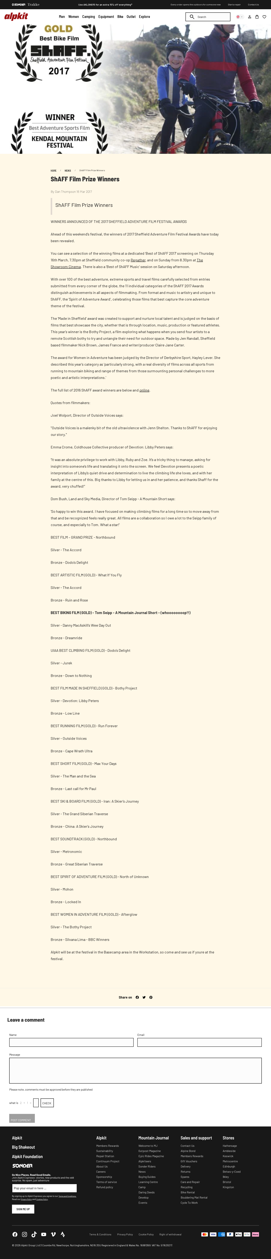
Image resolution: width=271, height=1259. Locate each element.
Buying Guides (147, 1176)
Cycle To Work (189, 1202)
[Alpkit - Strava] (63, 1234)
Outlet (131, 16)
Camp (142, 1187)
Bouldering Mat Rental (194, 1197)
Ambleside (229, 1151)
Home (53, 170)
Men (62, 16)
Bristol (227, 1182)
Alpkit (17, 1137)
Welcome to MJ (147, 1145)
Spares (185, 1176)
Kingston (228, 1187)
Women (73, 16)
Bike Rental (188, 1192)
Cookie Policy (146, 1234)
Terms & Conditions (100, 1234)
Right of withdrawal (170, 1234)
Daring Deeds (146, 1192)
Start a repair (234, 4)
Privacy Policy (26, 1199)
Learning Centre (148, 1182)
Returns (185, 1171)
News (68, 170)
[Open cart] (257, 17)
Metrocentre (230, 1161)
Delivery (185, 1166)
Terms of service (106, 1182)
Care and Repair (190, 1182)
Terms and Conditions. (67, 1196)
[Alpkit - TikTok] (34, 1234)
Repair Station (105, 1156)
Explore (144, 16)
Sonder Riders (147, 1166)
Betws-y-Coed (232, 1171)
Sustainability (104, 1151)
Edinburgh (229, 1166)
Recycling (186, 1187)
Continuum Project (107, 1161)
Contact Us (253, 4)
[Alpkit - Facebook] (15, 1234)
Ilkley (226, 1176)
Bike (120, 16)
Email (140, 1034)
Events (142, 1202)
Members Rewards (107, 1145)
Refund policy (104, 1187)
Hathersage (230, 1145)
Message (14, 1054)
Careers (101, 1171)
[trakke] (33, 4)
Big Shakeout (23, 1147)
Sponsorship (104, 1176)
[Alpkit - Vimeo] (53, 1234)
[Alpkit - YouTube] (44, 1234)
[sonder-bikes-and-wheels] (18, 5)
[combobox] (207, 16)
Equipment (106, 16)
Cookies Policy (42, 1199)
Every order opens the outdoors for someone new (196, 4)
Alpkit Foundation (27, 1156)
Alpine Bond (188, 1151)
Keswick (228, 1156)
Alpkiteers (144, 1161)
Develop (143, 1197)
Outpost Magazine (149, 1151)
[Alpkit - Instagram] (24, 1234)
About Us (102, 1166)
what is (13, 1102)
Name (13, 1034)
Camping (88, 16)
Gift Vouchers (189, 1161)
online (144, 390)
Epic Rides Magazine (151, 1156)
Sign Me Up (23, 1209)
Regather (138, 260)
